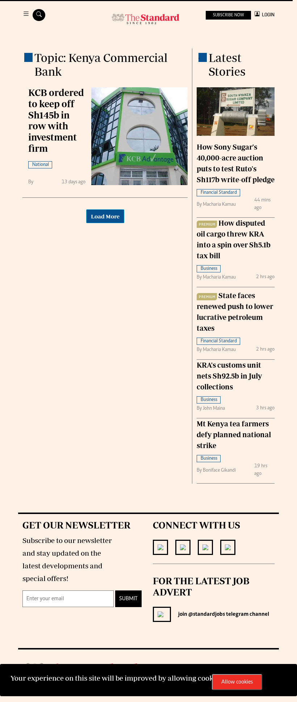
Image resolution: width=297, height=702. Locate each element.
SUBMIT (128, 599)
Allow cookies (237, 682)
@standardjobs (206, 614)
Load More (105, 216)
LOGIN (267, 15)
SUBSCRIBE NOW (228, 15)
